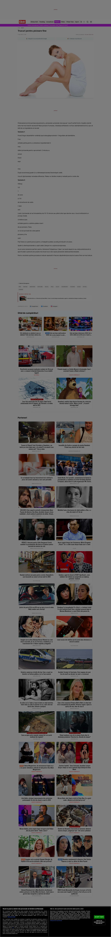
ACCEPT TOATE (99, 917)
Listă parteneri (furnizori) (56, 920)
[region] (55, 921)
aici (13, 927)
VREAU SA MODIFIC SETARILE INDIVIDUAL (99, 922)
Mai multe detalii (11, 916)
